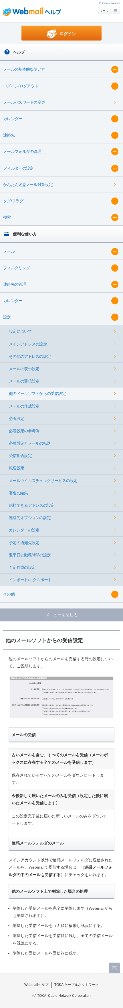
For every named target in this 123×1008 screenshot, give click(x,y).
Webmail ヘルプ (32, 11)
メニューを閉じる (61, 615)
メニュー (105, 11)
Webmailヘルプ (36, 985)
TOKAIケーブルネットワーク (76, 985)
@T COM (109, 3)
